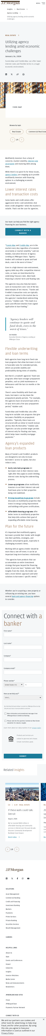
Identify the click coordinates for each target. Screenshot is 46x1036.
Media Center (10, 979)
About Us (9, 953)
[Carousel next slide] (21, 139)
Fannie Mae (10, 245)
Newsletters (10, 987)
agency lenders (11, 175)
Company (7, 656)
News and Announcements (15, 983)
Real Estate (10, 35)
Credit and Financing (13, 902)
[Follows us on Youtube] (28, 878)
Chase (8, 1000)
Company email (9, 668)
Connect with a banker (23, 231)
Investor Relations (12, 975)
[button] (44, 1019)
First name (7, 631)
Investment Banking (13, 905)
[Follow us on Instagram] (22, 878)
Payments (9, 913)
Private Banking (11, 920)
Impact (8, 964)
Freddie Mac (24, 245)
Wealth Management (13, 928)
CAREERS (9, 937)
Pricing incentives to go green (20, 498)
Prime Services (11, 917)
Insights (8, 972)
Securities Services (12, 924)
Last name (7, 643)
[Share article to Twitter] (12, 74)
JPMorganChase (11, 1004)
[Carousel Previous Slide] (7, 849)
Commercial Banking (13, 898)
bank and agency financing (22, 596)
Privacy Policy (7, 1033)
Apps (7, 957)
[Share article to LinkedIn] (6, 74)
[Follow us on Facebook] (17, 878)
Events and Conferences (14, 960)
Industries (9, 968)
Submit (23, 756)
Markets (9, 909)
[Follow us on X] (12, 878)
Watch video (12, 837)
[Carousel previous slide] (12, 139)
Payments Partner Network (15, 1007)
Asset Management (12, 894)
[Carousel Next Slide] (16, 849)
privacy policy (36, 728)
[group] (12, 849)
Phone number (9, 681)
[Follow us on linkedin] (6, 878)
